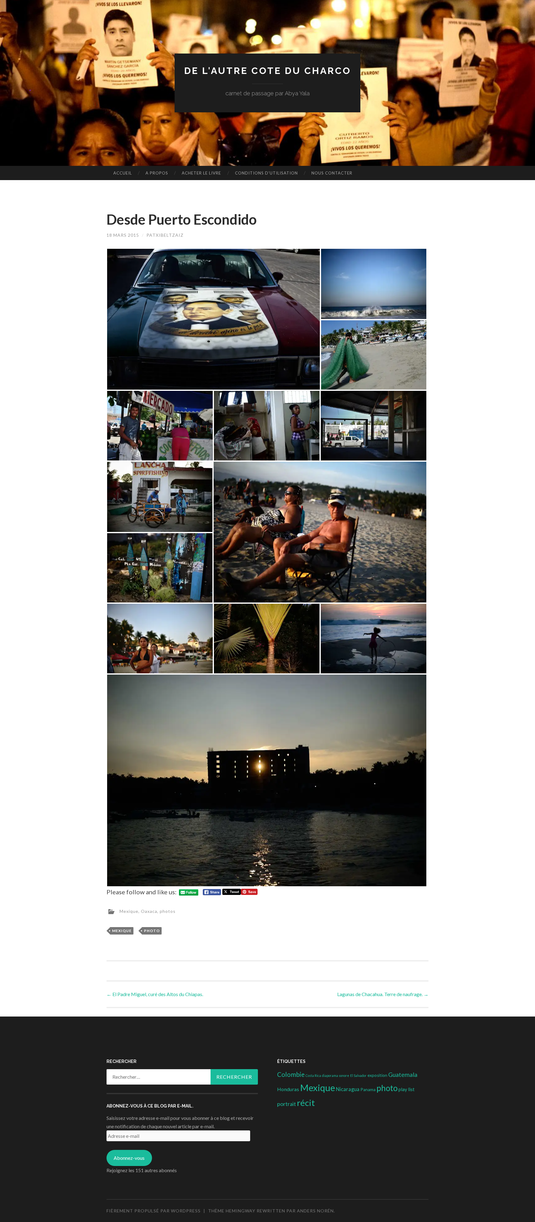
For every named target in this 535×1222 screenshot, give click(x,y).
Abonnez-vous (129, 1158)
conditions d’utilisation (266, 173)
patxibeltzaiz (165, 235)
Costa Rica (313, 1075)
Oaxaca (149, 910)
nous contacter (331, 173)
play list (406, 1089)
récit (306, 1103)
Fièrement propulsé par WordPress (154, 1210)
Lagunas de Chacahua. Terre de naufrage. (382, 994)
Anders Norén (315, 1210)
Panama (368, 1089)
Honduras (288, 1089)
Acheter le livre (201, 173)
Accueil (122, 173)
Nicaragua (347, 1089)
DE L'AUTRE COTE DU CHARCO (267, 70)
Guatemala (402, 1074)
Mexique (129, 910)
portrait (286, 1103)
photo (152, 930)
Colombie (291, 1074)
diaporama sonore (335, 1075)
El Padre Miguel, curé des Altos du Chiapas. (155, 994)
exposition (377, 1075)
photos (168, 910)
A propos (157, 173)
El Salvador (358, 1075)
